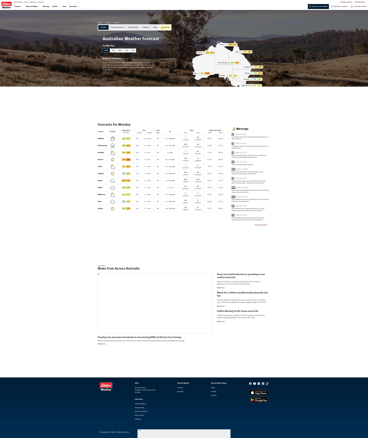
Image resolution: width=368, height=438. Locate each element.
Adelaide (101, 138)
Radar (155, 27)
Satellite (146, 27)
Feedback (138, 419)
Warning (166, 27)
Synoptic (214, 395)
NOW (106, 50)
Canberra (101, 173)
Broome (100, 159)
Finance (26, 2)
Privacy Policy (139, 415)
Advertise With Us (140, 404)
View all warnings (261, 225)
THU (126, 50)
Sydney (100, 208)
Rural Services (18, 2)
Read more (101, 344)
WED (119, 50)
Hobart (100, 187)
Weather (100, 22)
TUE (113, 50)
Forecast (108, 22)
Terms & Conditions (141, 411)
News (64, 6)
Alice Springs (102, 145)
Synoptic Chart (133, 27)
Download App (139, 407)
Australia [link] (116, 22)
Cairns (100, 166)
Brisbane (101, 152)
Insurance (41, 2)
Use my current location (320, 6)
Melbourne (101, 194)
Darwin (100, 180)
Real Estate (33, 2)
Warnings (46, 6)
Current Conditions (117, 27)
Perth (99, 201)
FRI (133, 50)
